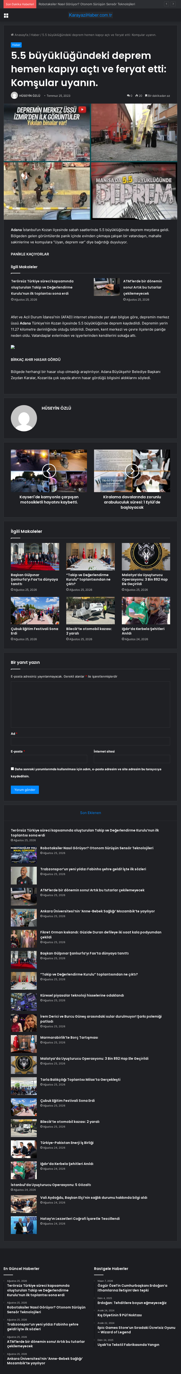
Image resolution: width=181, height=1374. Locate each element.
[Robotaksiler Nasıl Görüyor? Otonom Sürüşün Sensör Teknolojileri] (24, 854)
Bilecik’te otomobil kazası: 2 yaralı (89, 631)
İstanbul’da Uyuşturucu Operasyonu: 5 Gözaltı (51, 1184)
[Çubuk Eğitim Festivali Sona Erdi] (35, 610)
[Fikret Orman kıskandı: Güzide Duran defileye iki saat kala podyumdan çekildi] (24, 939)
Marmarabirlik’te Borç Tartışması (69, 1037)
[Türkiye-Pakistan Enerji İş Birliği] (24, 1149)
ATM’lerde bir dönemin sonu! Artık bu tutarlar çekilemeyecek (142, 287)
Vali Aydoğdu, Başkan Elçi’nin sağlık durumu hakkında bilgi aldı (93, 1197)
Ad (14, 733)
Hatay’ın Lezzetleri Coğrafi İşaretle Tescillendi (80, 1218)
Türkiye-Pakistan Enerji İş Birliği (67, 1142)
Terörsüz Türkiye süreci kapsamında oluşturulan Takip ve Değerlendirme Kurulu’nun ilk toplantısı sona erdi (42, 287)
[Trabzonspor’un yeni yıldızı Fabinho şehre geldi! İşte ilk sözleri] (24, 875)
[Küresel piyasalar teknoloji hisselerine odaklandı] (24, 1002)
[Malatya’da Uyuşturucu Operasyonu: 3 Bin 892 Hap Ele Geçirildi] (146, 556)
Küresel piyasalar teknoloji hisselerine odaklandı (82, 995)
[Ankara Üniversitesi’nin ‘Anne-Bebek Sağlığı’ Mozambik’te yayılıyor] (24, 918)
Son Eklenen (90, 812)
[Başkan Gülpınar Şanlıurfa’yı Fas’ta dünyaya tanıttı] (35, 556)
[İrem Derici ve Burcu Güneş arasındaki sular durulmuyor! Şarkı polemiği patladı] (24, 1023)
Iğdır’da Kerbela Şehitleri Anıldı (143, 631)
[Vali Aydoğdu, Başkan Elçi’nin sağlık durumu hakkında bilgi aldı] (24, 1204)
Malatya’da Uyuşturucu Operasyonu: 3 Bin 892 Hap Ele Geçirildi (145, 579)
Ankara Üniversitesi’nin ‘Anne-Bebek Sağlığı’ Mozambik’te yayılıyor (97, 911)
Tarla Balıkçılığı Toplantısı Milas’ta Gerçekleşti (80, 1079)
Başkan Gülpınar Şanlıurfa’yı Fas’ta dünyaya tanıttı (34, 579)
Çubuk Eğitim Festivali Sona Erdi (34, 631)
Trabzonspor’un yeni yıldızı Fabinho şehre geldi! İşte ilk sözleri (93, 869)
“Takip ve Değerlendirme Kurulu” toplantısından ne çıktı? (88, 579)
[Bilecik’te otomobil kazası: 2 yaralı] (90, 610)
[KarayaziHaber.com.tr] (90, 15)
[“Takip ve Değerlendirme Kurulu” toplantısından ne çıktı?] (90, 556)
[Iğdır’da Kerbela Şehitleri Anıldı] (146, 610)
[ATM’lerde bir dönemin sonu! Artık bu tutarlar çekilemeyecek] (107, 287)
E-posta (18, 751)
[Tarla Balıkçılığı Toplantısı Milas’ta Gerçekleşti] (24, 1086)
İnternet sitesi (104, 751)
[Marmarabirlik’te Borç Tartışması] (24, 1044)
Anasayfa (21, 35)
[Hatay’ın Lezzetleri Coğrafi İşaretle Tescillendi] (24, 1225)
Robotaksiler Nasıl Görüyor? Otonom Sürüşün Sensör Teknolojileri (96, 848)
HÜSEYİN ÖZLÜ (29, 95)
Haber (35, 35)
